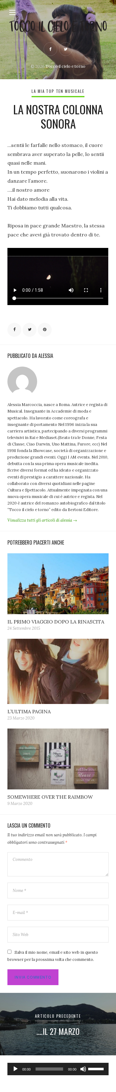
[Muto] (83, 1069)
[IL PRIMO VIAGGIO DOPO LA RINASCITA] (57, 583)
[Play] (15, 1069)
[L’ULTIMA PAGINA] (57, 671)
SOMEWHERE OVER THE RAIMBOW (50, 797)
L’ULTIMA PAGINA (29, 711)
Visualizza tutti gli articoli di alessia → (42, 520)
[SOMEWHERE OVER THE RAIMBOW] (57, 759)
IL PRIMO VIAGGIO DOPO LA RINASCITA (55, 622)
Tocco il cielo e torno (65, 66)
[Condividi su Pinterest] (45, 330)
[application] (57, 1069)
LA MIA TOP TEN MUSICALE (58, 91)
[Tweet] (30, 330)
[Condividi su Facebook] (14, 330)
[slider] (96, 1068)
